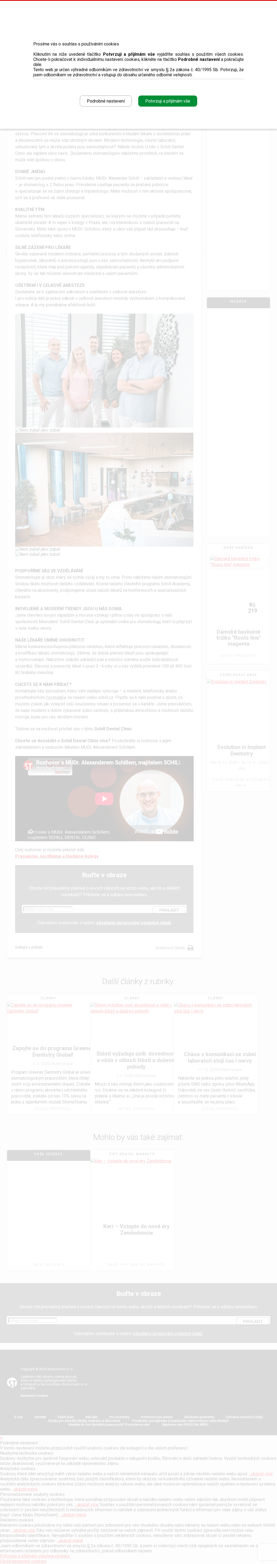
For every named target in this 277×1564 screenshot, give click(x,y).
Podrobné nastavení (106, 101)
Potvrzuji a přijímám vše (167, 101)
